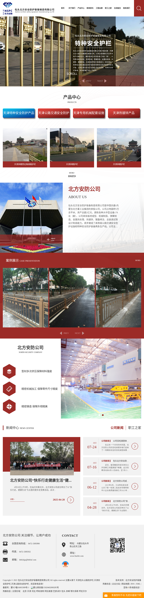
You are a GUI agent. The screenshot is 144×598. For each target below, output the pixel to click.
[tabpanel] (101, 379)
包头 (63, 591)
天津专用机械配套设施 (88, 113)
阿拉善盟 (49, 591)
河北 (34, 591)
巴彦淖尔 (57, 591)
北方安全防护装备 (133, 580)
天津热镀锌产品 (124, 113)
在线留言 (117, 8)
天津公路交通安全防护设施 (53, 115)
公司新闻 (117, 428)
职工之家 (108, 8)
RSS (132, 584)
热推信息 (7, 591)
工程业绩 (99, 8)
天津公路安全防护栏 (20, 584)
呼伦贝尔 (83, 591)
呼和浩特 (40, 591)
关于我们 (71, 8)
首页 (62, 8)
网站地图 (126, 584)
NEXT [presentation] (100, 81)
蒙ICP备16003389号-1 (20, 587)
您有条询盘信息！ (132, 587)
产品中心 (81, 8)
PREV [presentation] (88, 81)
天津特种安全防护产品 (18, 113)
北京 (25, 591)
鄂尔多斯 (74, 591)
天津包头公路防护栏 (85, 580)
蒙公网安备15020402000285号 (46, 587)
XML (138, 584)
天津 (29, 591)
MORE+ (72, 174)
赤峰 (68, 591)
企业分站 (116, 584)
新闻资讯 (90, 8)
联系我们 (126, 8)
